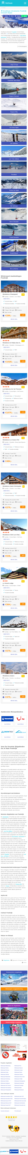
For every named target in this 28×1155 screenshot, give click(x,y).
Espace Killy (14, 112)
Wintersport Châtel (18, 1078)
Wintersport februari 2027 (6, 1103)
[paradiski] (14, 167)
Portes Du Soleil (14, 190)
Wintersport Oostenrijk (19, 1083)
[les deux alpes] (14, 120)
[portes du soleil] (14, 183)
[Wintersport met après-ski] (14, 1013)
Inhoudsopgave (23, 46)
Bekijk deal (14, 319)
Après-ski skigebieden (14, 1005)
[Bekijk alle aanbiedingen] (4, 1151)
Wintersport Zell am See (19, 1076)
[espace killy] (14, 104)
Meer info (7, 298)
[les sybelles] (14, 136)
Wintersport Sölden (5, 1081)
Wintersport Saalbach (5, 1083)
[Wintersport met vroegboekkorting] (14, 996)
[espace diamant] (14, 89)
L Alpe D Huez (14, 65)
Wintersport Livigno (18, 1070)
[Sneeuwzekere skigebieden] (14, 979)
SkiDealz (13, 1136)
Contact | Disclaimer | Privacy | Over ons (14, 1140)
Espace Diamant (14, 96)
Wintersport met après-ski (19, 1105)
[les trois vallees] (14, 151)
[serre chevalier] (14, 214)
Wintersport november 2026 (6, 1096)
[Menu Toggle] (25, 3)
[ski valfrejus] (14, 198)
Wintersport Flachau (5, 1070)
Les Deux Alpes (14, 127)
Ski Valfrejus (14, 206)
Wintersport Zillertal (5, 1074)
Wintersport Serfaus (18, 1074)
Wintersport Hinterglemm (19, 1081)
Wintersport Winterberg (5, 1065)
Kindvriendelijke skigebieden (14, 1022)
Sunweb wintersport (5, 1111)
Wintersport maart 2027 (6, 1105)
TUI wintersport (17, 1111)
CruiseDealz (23, 1136)
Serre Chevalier (14, 221)
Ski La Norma (14, 269)
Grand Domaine (14, 237)
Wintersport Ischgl (4, 1072)
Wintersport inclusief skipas (20, 1098)
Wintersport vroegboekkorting (14, 989)
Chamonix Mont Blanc (14, 80)
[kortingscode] (14, 1051)
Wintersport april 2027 (19, 1096)
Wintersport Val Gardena (6, 1087)
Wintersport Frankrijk (18, 1085)
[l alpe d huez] (14, 57)
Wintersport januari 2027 (6, 1100)
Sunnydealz (19, 1137)
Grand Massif (14, 253)
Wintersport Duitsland (19, 1089)
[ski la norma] (14, 261)
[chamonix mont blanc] (14, 73)
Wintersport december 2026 (6, 1098)
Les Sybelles (14, 143)
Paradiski (14, 174)
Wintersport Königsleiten (6, 1089)
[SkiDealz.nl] (12, 1117)
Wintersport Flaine (18, 1072)
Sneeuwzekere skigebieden (14, 972)
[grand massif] (14, 245)
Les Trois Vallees (14, 159)
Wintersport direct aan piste (20, 1100)
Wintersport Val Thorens (6, 1085)
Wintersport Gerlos (5, 1067)
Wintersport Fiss (17, 1065)
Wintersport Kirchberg (5, 1078)
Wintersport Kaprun (18, 1067)
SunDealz (8, 1136)
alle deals (7, 724)
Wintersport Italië (18, 1087)
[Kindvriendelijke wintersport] (14, 1030)
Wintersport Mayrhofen (5, 1076)
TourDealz (18, 1136)
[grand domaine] (14, 230)
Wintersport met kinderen (19, 1103)
